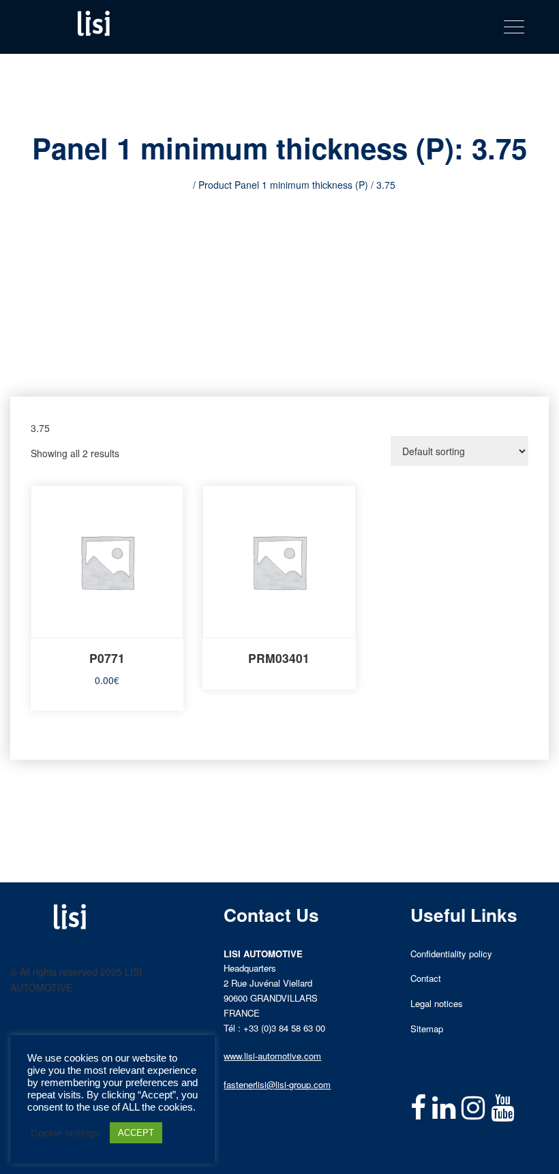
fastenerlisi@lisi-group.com (277, 1084)
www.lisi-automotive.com (272, 1055)
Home (177, 184)
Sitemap (426, 1028)
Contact (425, 978)
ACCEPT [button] (136, 1133)
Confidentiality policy (451, 953)
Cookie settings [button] (65, 1133)
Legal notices (436, 1003)
